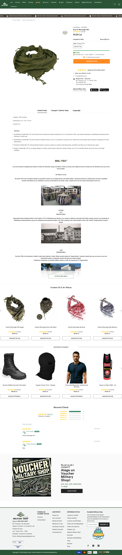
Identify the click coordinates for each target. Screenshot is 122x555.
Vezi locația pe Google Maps (84, 84)
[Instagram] (93, 546)
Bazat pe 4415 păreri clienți (96, 70)
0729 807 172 (22, 526)
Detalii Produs (42, 110)
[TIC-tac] (99, 546)
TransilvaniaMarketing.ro (49, 552)
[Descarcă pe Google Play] (104, 90)
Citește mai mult (61, 276)
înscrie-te (104, 524)
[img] (26, 429)
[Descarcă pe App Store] (94, 89)
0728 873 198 (82, 82)
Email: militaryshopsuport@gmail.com (23, 536)
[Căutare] (115, 4)
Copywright (76, 110)
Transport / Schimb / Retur (60, 110)
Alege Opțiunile (14, 396)
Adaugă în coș (91, 61)
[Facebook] (88, 546)
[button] (76, 31)
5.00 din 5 (50, 414)
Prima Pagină (16, 20)
